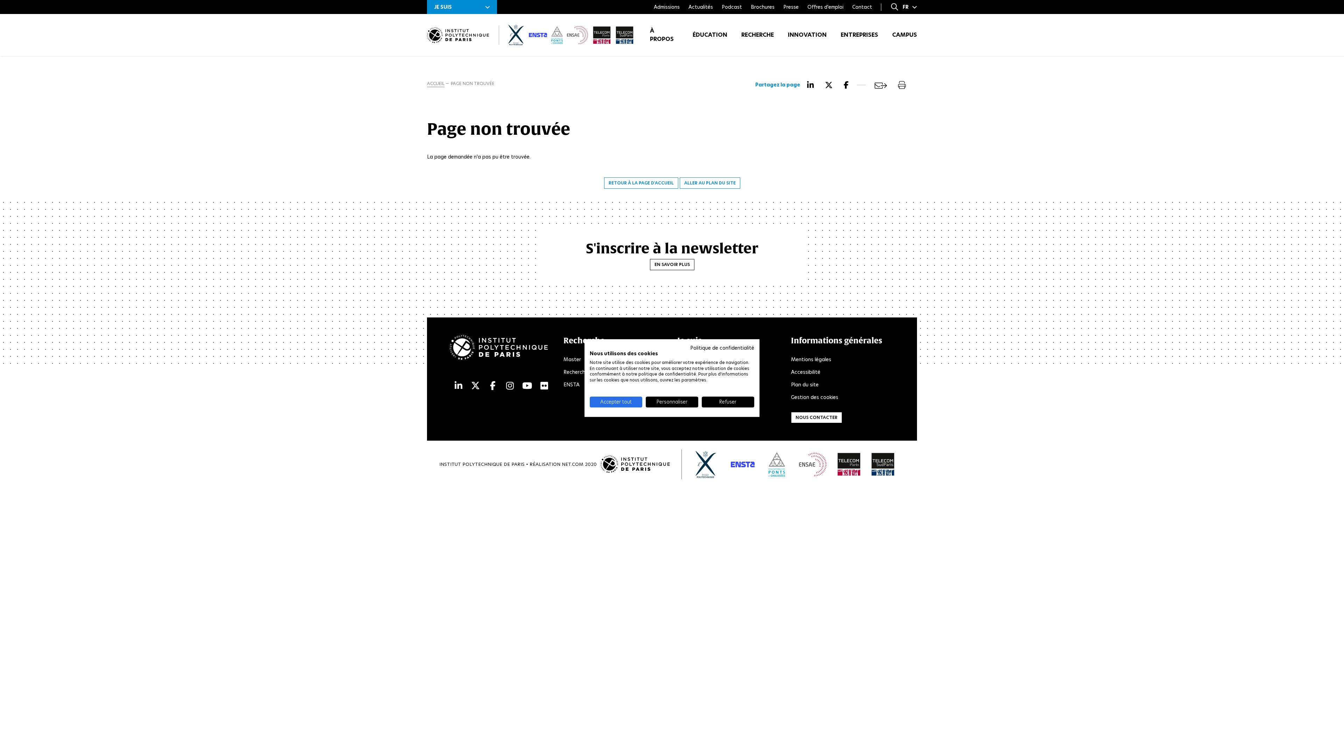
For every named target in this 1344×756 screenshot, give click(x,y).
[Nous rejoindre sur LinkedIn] (458, 386)
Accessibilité (805, 372)
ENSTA (572, 384)
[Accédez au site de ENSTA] (743, 464)
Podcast (732, 7)
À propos (662, 35)
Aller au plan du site (710, 183)
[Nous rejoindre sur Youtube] (527, 386)
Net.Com (572, 464)
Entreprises (859, 35)
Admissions (667, 7)
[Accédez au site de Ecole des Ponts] (777, 464)
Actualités (700, 7)
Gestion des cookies (814, 397)
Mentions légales (811, 359)
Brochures (763, 7)
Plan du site (805, 384)
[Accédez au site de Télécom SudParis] (883, 464)
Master (572, 359)
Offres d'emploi (825, 7)
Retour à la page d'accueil (641, 183)
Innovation (807, 35)
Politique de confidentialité (722, 347)
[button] (462, 7)
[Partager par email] (881, 86)
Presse (791, 7)
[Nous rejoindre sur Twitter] (475, 386)
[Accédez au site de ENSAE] (813, 464)
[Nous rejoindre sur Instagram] (510, 386)
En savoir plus (672, 264)
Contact (862, 7)
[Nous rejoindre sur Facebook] (493, 386)
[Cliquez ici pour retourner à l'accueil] (458, 35)
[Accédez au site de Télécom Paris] (849, 464)
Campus (904, 35)
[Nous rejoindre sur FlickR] (544, 386)
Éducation (710, 35)
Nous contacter (817, 417)
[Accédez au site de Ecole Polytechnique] (706, 464)
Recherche (757, 35)
